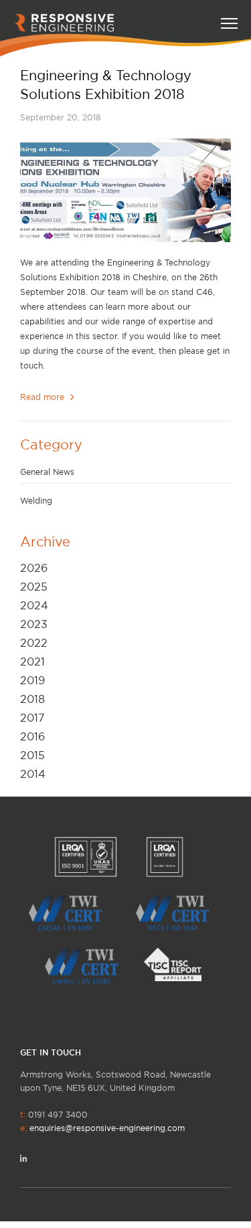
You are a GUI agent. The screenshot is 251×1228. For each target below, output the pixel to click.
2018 (32, 699)
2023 (34, 624)
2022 (34, 643)
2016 (32, 736)
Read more (43, 397)
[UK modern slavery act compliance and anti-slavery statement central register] (179, 963)
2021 (32, 661)
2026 (34, 568)
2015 (32, 755)
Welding (36, 500)
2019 (32, 680)
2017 (32, 718)
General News (47, 472)
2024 (34, 605)
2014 (33, 774)
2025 (34, 587)
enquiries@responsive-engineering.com (107, 1128)
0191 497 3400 (102, 1121)
